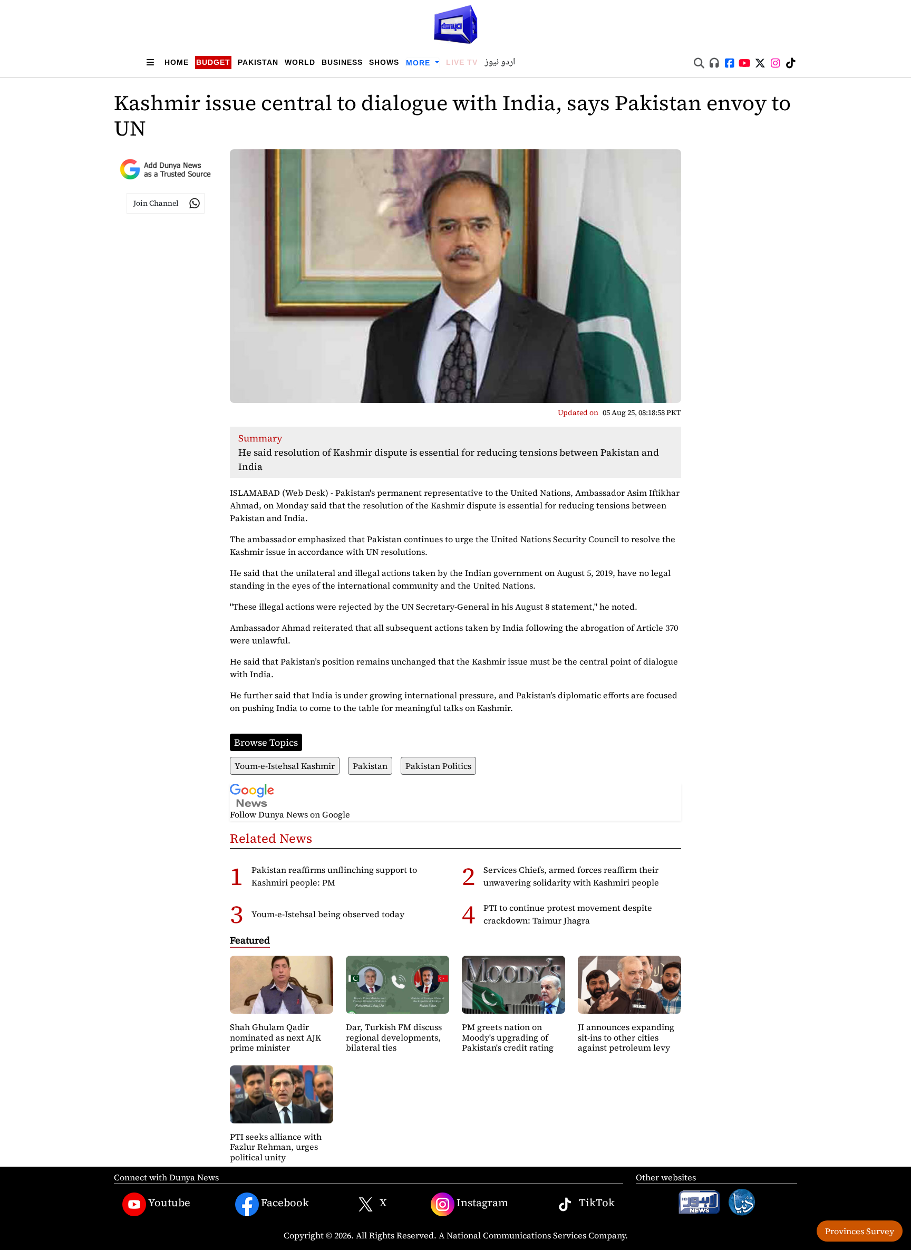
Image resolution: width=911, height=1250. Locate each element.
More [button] (419, 63)
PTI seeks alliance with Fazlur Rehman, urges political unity (276, 1146)
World (300, 62)
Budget (213, 62)
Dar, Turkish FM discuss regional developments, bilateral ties (394, 1037)
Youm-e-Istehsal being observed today (327, 914)
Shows (384, 62)
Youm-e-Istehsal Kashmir (285, 766)
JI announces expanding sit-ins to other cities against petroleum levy (626, 1037)
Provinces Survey (859, 1231)
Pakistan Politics (438, 766)
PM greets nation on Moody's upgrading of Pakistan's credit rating (508, 1037)
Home (176, 62)
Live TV (462, 62)
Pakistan (258, 62)
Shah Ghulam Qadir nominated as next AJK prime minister (275, 1037)
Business (342, 62)
